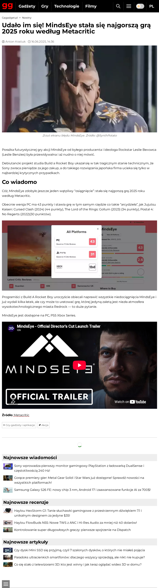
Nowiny (26, 17)
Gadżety (27, 6)
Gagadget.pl (10, 17)
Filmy (91, 6)
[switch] (140, 6)
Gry (44, 6)
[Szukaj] (118, 6)
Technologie (66, 6)
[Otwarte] (6, 584)
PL (151, 6)
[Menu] (128, 6)
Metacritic (21, 415)
